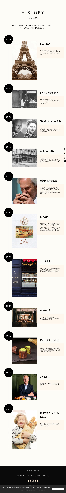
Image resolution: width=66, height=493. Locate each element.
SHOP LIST (36, 470)
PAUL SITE (45, 475)
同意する (58, 488)
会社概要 (39, 475)
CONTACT (29, 470)
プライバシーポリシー (29, 475)
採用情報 (20, 475)
